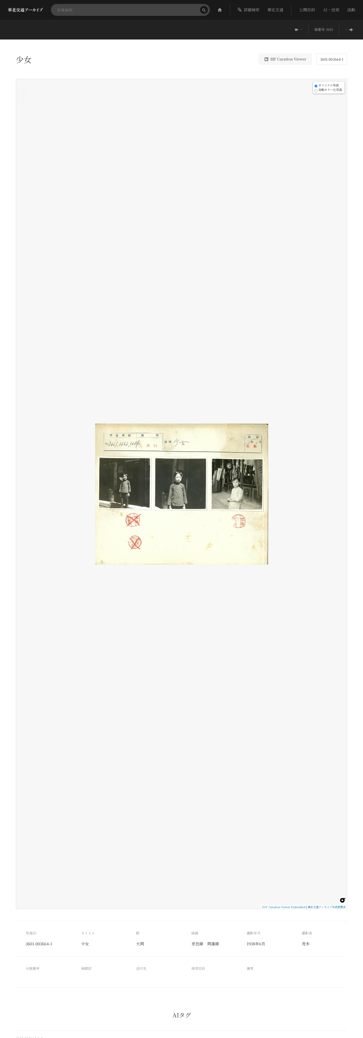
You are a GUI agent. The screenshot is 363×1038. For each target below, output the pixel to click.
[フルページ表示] (22, 100)
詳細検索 (252, 10)
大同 (140, 944)
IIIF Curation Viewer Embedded (283, 907)
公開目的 (307, 10)
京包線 (197, 944)
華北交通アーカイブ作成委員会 (327, 907)
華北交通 (275, 10)
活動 (351, 10)
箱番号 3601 (323, 29)
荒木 (306, 944)
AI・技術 (331, 10)
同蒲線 (213, 944)
